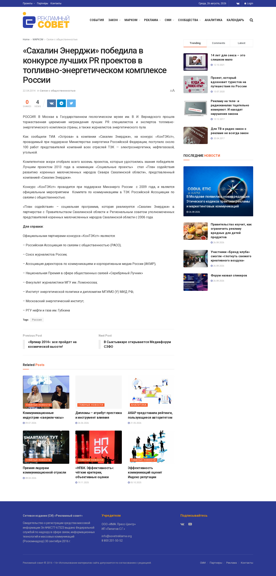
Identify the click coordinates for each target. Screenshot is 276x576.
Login (250, 3)
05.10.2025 (135, 482)
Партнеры (216, 562)
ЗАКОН (113, 20)
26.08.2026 (194, 212)
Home (26, 39)
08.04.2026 (30, 478)
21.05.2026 (135, 423)
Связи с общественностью (61, 39)
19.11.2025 (83, 482)
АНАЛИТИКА (213, 20)
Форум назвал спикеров (229, 275)
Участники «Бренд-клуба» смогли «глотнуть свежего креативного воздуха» (231, 256)
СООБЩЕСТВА (188, 20)
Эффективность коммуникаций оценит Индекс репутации (145, 472)
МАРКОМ (130, 20)
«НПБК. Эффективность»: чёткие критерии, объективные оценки (94, 472)
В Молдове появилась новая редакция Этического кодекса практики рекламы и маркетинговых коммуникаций (218, 201)
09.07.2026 (30, 423)
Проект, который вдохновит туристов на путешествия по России (229, 82)
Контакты (56, 3)
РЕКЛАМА (151, 20)
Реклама (231, 562)
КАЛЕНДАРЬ (235, 20)
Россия (37, 319)
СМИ (168, 20)
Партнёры (42, 3)
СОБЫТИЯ (97, 20)
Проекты (28, 3)
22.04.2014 (29, 90)
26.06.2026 (83, 423)
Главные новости (38, 405)
